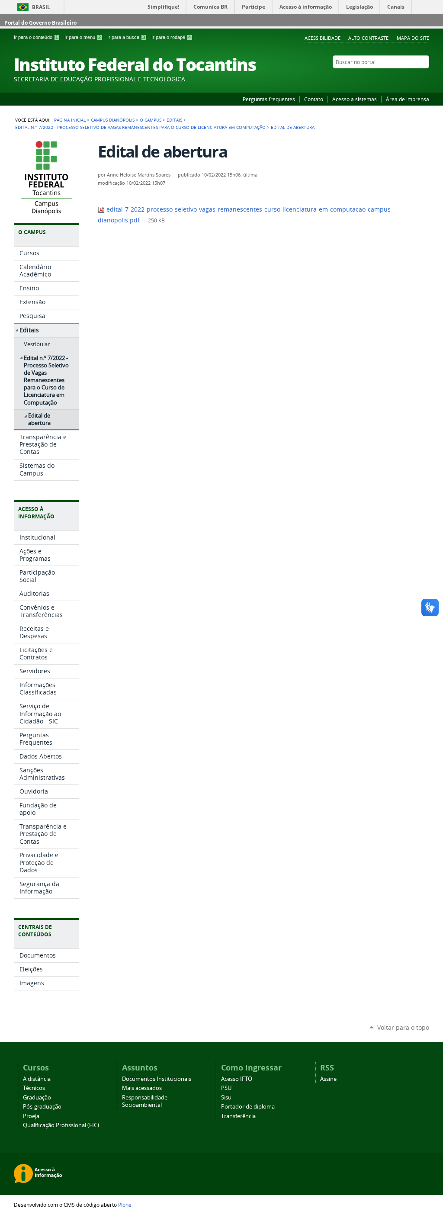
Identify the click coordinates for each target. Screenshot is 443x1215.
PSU (226, 1088)
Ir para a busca (126, 37)
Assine (328, 1079)
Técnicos (34, 1088)
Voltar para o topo (403, 1027)
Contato (313, 99)
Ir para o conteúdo (36, 37)
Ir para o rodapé (171, 37)
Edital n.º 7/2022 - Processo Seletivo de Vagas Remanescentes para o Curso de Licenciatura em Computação (140, 127)
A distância (37, 1079)
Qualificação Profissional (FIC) (61, 1125)
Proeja (31, 1116)
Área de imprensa (407, 99)
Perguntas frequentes (269, 99)
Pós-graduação (42, 1106)
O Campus (150, 120)
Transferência (238, 1116)
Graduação (37, 1097)
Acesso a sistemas (354, 99)
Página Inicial (70, 120)
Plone (125, 1204)
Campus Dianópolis (113, 120)
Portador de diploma (248, 1106)
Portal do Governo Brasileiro (40, 22)
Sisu (226, 1097)
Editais (174, 120)
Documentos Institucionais (156, 1079)
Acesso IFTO (236, 1079)
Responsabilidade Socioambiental (144, 1101)
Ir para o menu (82, 37)
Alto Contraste (368, 38)
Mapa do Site (413, 38)
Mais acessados (142, 1088)
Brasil (41, 7)
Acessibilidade (322, 38)
